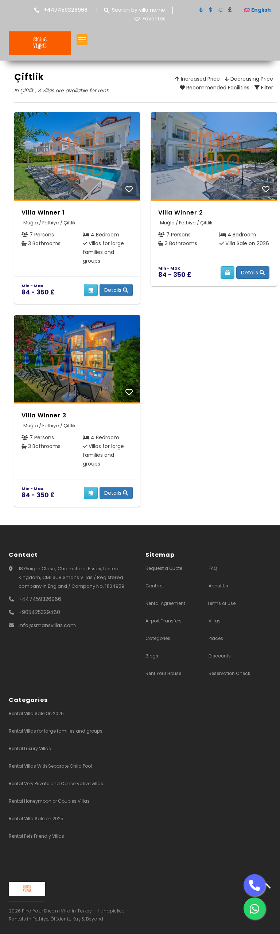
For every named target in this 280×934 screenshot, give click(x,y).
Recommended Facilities (217, 87)
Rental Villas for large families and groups (55, 731)
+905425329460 (39, 612)
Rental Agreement (165, 603)
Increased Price (199, 78)
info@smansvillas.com (47, 625)
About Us (218, 586)
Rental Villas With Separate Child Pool (50, 766)
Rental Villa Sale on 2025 (36, 818)
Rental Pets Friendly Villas (36, 836)
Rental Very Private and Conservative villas (56, 783)
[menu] (82, 39)
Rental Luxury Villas (30, 748)
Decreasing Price (251, 78)
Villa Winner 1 (43, 212)
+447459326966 (40, 599)
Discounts (220, 656)
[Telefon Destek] (254, 885)
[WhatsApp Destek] (254, 908)
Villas (215, 621)
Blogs (151, 656)
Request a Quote (163, 568)
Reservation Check (229, 673)
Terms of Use (221, 603)
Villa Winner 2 (180, 212)
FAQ (213, 568)
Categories (157, 638)
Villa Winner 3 (44, 415)
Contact (154, 586)
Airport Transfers (163, 621)
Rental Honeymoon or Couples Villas (49, 801)
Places (216, 638)
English (260, 9)
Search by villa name (138, 10)
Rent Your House (163, 673)
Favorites (154, 18)
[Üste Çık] (265, 886)
